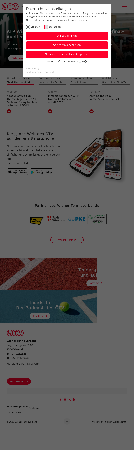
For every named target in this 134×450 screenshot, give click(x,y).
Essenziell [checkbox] (36, 26)
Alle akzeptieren (67, 36)
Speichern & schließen (67, 45)
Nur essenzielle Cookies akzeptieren (67, 54)
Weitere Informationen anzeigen (65, 61)
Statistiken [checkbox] (55, 26)
